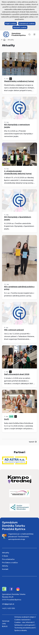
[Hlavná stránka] (4, 40)
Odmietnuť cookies (27, 23)
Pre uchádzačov (8, 559)
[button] (29, 34)
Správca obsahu (20, 630)
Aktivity (5, 566)
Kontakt (5, 569)
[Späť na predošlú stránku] (2, 40)
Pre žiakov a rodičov (10, 562)
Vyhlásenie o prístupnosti (24, 625)
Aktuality (5, 553)
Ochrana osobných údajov (24, 617)
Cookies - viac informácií (24, 622)
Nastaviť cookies (20, 27)
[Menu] (34, 34)
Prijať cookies (10, 23)
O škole (5, 556)
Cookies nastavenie (22, 620)
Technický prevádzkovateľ (24, 628)
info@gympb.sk (8, 604)
